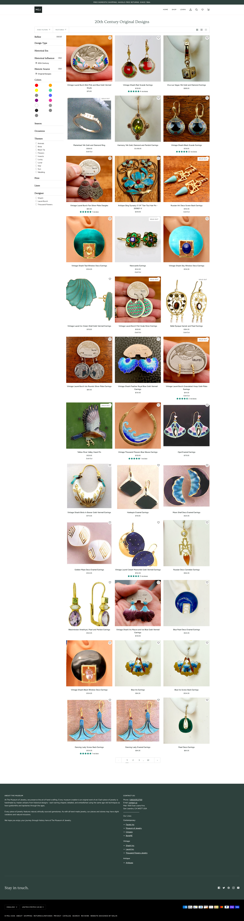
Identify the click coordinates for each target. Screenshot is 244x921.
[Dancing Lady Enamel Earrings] (138, 721)
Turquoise (36, 95)
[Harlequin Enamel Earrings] (138, 486)
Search (76, 916)
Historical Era (41, 50)
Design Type (41, 43)
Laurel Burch (42, 201)
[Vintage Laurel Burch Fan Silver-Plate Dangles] (89, 179)
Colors (38, 80)
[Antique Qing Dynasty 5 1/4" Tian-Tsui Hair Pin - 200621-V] (138, 179)
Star (39, 166)
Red (36, 85)
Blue (50, 95)
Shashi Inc (130, 845)
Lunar (39, 163)
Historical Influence (44, 58)
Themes (39, 138)
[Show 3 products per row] (201, 30)
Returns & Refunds (43, 916)
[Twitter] (224, 888)
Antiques (129, 863)
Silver (36, 115)
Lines (37, 185)
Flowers (40, 153)
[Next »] (157, 760)
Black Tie (41, 150)
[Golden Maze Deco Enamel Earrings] (89, 543)
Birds (39, 147)
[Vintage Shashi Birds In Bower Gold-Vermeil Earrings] (89, 486)
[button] (134, 91)
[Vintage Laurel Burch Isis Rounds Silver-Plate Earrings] (89, 360)
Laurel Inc (130, 849)
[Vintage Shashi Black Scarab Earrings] (186, 119)
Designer (39, 193)
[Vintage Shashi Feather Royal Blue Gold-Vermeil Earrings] (138, 360)
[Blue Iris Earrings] (138, 663)
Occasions (40, 131)
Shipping (28, 916)
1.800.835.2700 (135, 800)
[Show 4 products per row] (206, 30)
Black (36, 110)
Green (50, 90)
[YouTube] (238, 888)
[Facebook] (219, 888)
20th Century (43, 63)
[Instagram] (233, 888)
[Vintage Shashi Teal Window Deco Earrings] (89, 239)
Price (37, 178)
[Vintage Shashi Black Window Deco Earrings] (89, 663)
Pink (50, 100)
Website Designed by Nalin (103, 916)
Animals (40, 143)
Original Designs (44, 74)
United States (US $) (32, 907)
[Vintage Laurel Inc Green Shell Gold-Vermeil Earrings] (89, 300)
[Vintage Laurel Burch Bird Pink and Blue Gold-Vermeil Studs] (89, 58)
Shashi (40, 198)
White (36, 105)
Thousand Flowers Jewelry (137, 853)
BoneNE (129, 835)
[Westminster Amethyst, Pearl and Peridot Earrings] (89, 603)
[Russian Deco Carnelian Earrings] (186, 543)
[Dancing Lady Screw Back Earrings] (89, 721)
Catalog (67, 916)
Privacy (57, 916)
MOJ (8, 916)
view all (59, 37)
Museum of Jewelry (134, 828)
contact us (133, 803)
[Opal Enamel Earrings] (186, 425)
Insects (40, 156)
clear (60, 58)
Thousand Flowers (44, 204)
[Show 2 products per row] (197, 30)
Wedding (41, 172)
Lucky (40, 159)
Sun (39, 169)
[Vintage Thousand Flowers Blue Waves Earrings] (138, 425)
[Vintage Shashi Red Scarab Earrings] (138, 58)
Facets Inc (130, 824)
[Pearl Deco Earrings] (186, 721)
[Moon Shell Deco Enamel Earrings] (186, 486)
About (19, 916)
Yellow (36, 90)
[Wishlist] (202, 10)
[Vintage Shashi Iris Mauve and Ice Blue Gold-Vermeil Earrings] (138, 603)
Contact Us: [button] (129, 796)
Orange (50, 85)
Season (38, 123)
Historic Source (42, 69)
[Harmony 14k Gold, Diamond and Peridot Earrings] (138, 119)
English (11, 907)
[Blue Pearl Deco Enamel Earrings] (186, 603)
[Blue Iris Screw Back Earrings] (186, 663)
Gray (50, 105)
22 (148, 760)
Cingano (129, 832)
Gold (50, 110)
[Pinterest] (228, 888)
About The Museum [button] (14, 796)
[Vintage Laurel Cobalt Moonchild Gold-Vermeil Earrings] (138, 543)
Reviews (85, 916)
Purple (36, 100)
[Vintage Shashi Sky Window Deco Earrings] (186, 239)
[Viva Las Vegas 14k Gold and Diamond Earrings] (186, 58)
